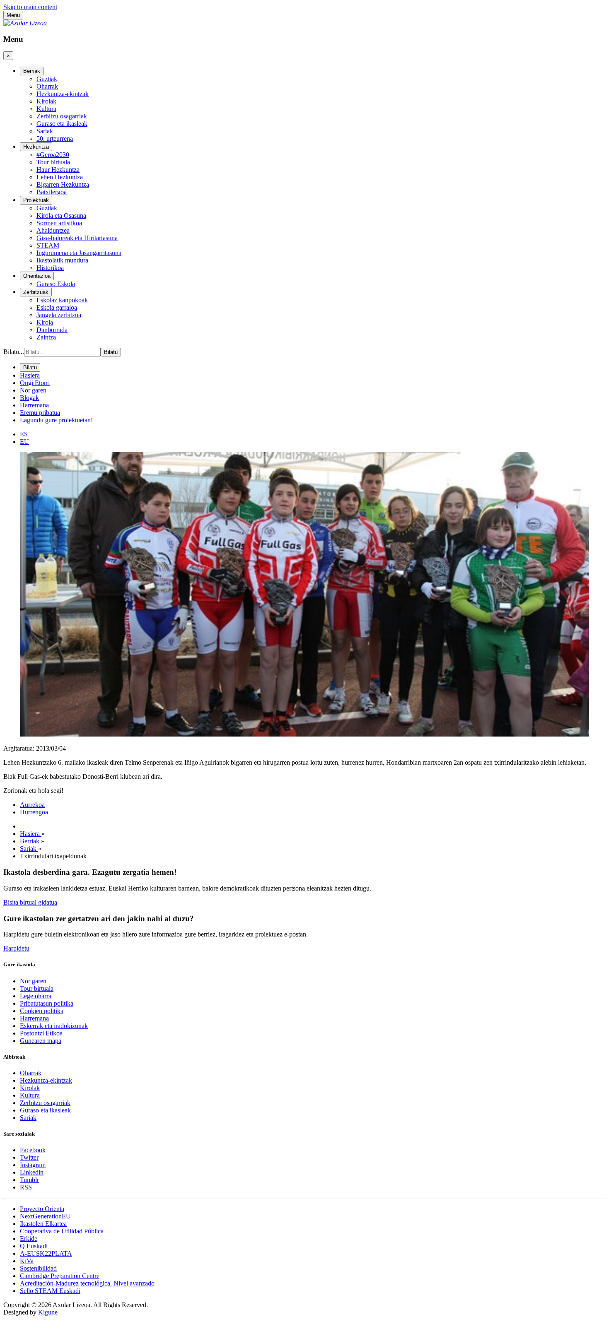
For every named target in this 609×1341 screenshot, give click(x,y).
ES (24, 434)
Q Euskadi (34, 1246)
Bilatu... (13, 351)
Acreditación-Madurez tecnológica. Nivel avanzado (87, 1283)
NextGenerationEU (45, 1216)
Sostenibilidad (38, 1268)
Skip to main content (30, 6)
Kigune (48, 1312)
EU (24, 441)
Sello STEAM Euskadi (50, 1290)
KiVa (27, 1260)
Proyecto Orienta (42, 1208)
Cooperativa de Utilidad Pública (62, 1231)
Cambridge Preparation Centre (59, 1275)
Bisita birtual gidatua (30, 902)
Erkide (28, 1238)
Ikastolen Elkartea (43, 1223)
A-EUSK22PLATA (46, 1253)
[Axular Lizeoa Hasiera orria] (25, 22)
